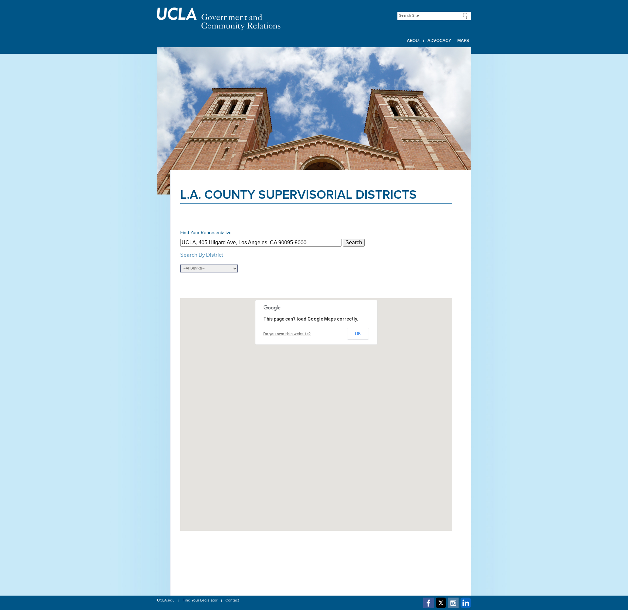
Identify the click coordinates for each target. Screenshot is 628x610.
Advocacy (439, 41)
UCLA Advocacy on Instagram (453, 603)
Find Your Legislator (200, 600)
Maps (463, 41)
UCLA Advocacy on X (441, 603)
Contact (232, 600)
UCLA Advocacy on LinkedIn (466, 603)
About (414, 41)
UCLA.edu (166, 600)
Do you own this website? (287, 334)
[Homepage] (314, 18)
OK (358, 333)
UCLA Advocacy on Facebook (428, 603)
